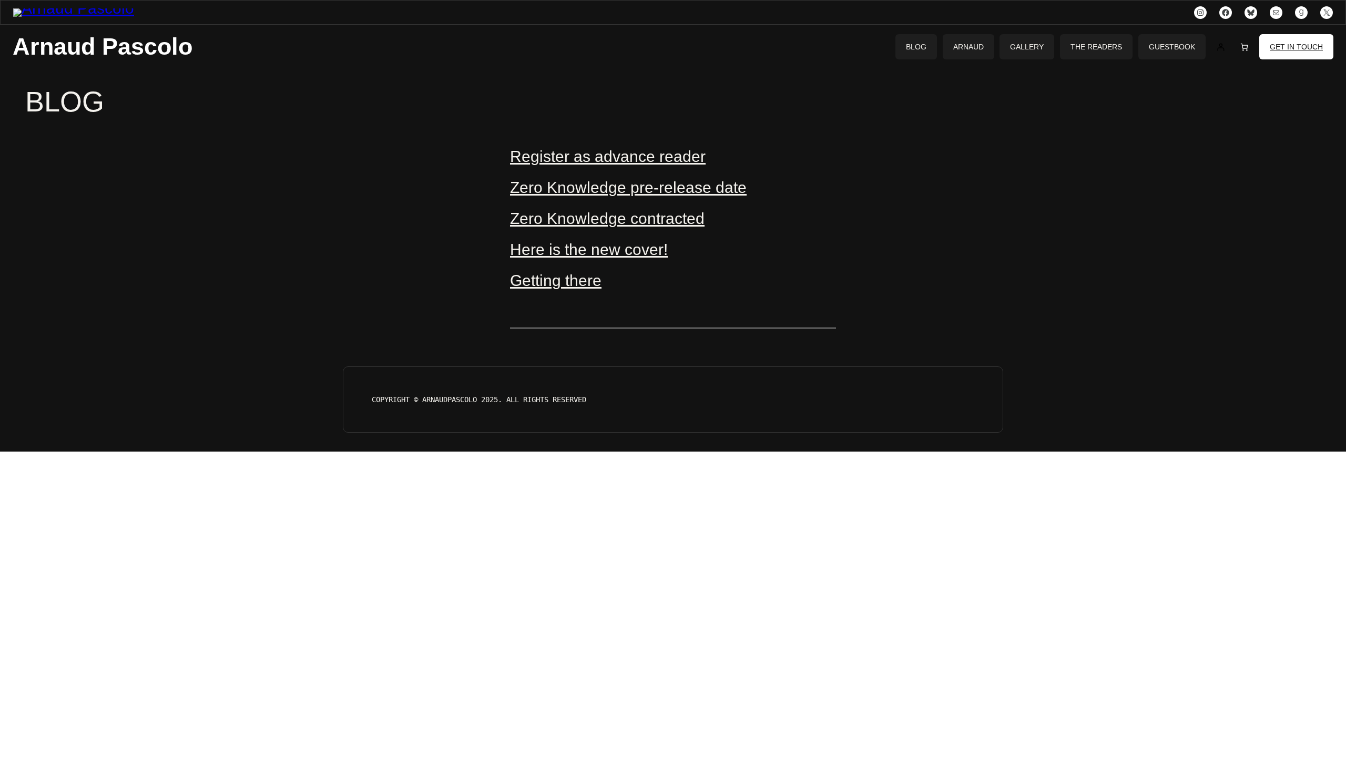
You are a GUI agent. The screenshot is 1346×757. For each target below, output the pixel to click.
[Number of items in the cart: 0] (1244, 47)
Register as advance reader (608, 156)
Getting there (555, 280)
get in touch (1296, 47)
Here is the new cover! (589, 249)
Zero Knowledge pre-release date (628, 187)
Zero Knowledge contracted (607, 218)
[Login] (1220, 47)
